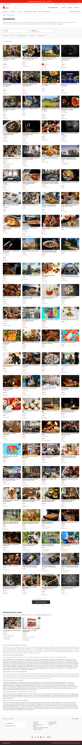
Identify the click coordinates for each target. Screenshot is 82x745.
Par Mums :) (36, 722)
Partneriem (35, 723)
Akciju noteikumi (52, 723)
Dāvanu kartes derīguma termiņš (40, 727)
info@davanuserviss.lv (11, 726)
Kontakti (50, 724)
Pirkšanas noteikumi (37, 729)
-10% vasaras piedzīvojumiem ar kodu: (37, 1)
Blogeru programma (37, 724)
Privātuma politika (53, 722)
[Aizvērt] (78, 1)
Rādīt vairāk (60, 24)
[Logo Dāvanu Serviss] (7, 8)
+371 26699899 (9, 723)
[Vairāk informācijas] (48, 64)
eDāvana (35, 726)
